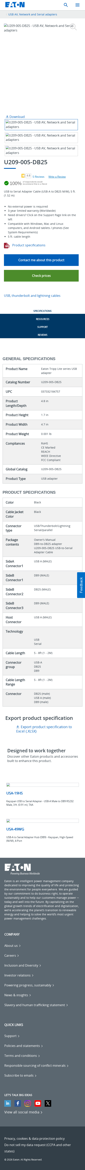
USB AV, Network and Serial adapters (32, 14)
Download (17, 117)
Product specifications (28, 245)
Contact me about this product (41, 260)
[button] (41, 276)
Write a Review (57, 176)
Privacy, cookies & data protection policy (34, 1138)
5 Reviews (38, 176)
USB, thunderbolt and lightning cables (32, 295)
